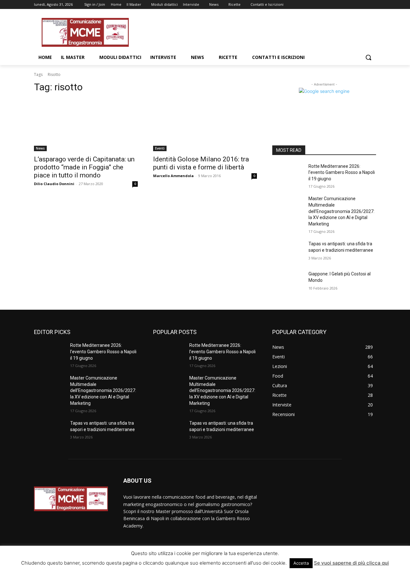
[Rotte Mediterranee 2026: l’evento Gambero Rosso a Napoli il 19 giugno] (287, 174)
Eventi (160, 148)
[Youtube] (372, 4)
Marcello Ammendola (173, 175)
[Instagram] (345, 4)
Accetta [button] (301, 563)
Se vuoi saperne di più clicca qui (351, 563)
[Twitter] (354, 4)
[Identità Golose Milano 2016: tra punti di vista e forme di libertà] (205, 125)
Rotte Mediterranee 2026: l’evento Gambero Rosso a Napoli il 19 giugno (341, 172)
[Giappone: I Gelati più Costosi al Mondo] (287, 282)
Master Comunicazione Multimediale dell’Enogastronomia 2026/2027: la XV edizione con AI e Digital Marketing (341, 211)
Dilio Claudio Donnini (54, 183)
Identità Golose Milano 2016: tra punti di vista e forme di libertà (201, 163)
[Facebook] (336, 4)
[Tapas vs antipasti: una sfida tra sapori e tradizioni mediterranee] (287, 252)
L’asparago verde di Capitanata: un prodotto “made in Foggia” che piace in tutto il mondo (84, 167)
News (40, 148)
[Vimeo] (363, 4)
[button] (368, 57)
